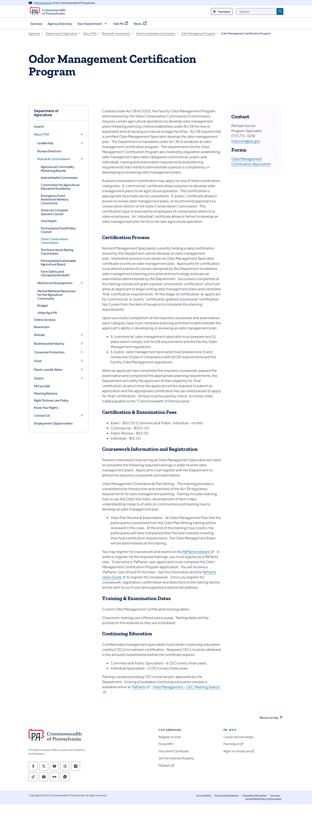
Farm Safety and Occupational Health (55, 273)
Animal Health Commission (59, 177)
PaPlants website (198, 551)
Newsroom (42, 327)
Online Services (45, 319)
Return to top (269, 717)
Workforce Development (55, 283)
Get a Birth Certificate (174, 751)
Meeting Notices (45, 393)
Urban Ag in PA (47, 312)
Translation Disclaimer (254, 795)
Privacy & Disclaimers (227, 795)
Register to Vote (170, 737)
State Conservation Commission (54, 241)
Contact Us (42, 415)
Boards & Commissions (53, 159)
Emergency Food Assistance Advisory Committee (55, 199)
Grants (39, 378)
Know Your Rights (46, 407)
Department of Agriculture (46, 113)
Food (37, 361)
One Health (49, 221)
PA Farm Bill (42, 386)
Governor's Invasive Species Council (54, 212)
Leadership (45, 143)
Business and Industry (49, 343)
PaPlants (141, 687)
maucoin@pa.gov (245, 141)
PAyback (165, 765)
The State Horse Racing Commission (57, 251)
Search (39, 126)
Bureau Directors (49, 151)
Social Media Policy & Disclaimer (263, 799)
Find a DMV (166, 744)
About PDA (41, 134)
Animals (39, 335)
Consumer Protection (49, 352)
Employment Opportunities (53, 423)
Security (275, 795)
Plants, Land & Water (48, 369)
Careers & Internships (238, 737)
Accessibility (203, 795)
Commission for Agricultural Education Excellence (60, 186)
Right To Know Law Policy (51, 400)
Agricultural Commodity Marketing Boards (57, 168)
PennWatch (231, 744)
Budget (42, 305)
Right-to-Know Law (236, 751)
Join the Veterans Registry (176, 758)
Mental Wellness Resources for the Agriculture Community (56, 294)
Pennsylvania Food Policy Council (58, 230)
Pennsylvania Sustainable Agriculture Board (58, 262)
